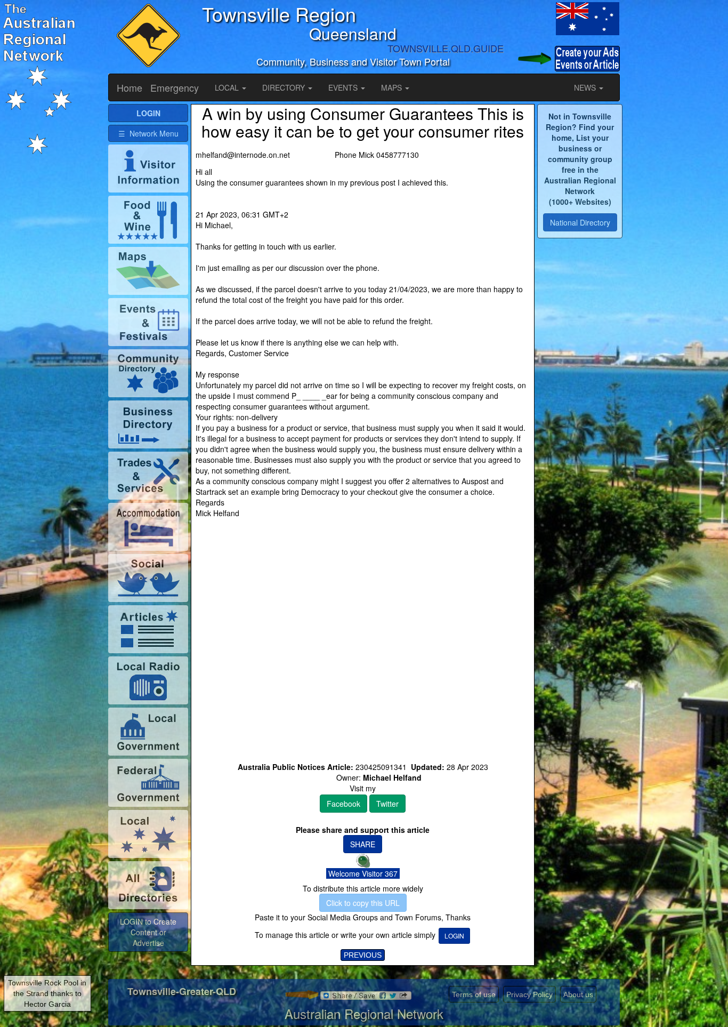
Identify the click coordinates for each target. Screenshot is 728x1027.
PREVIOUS (363, 955)
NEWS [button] (586, 87)
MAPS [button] (392, 87)
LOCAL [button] (228, 87)
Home (129, 87)
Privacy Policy (529, 994)
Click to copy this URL (363, 902)
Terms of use (474, 994)
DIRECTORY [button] (284, 87)
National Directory (580, 222)
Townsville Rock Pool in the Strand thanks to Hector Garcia (47, 993)
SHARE (362, 844)
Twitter (387, 803)
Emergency (174, 87)
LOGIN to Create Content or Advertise (148, 932)
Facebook (343, 803)
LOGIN (454, 935)
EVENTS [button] (344, 87)
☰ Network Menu (148, 133)
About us (578, 994)
